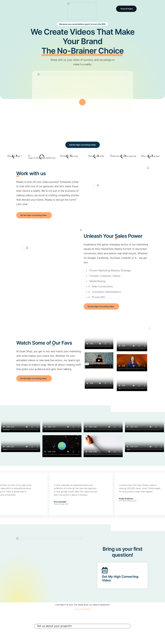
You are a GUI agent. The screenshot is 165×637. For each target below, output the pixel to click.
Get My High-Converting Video (82, 145)
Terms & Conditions (82, 609)
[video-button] (82, 102)
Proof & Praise (127, 9)
